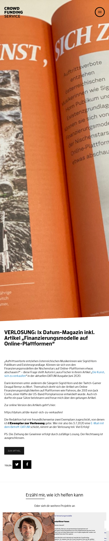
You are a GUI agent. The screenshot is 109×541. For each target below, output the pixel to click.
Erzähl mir (35, 495)
